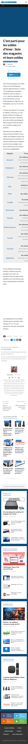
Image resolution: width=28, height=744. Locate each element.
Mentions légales (9, 731)
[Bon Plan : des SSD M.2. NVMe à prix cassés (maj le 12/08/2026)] (8, 463)
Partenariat (6, 734)
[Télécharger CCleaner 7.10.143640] (6, 594)
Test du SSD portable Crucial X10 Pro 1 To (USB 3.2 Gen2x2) (18, 522)
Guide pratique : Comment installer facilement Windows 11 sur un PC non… (18, 539)
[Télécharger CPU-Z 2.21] (6, 586)
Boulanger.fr (10, 168)
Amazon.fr (10, 160)
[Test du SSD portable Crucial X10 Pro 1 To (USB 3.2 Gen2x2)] (6, 522)
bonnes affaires (9, 336)
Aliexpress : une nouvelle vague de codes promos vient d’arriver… (17, 704)
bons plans (16, 336)
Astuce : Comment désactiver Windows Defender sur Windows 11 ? (17, 649)
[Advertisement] (14, 22)
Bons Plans (15, 61)
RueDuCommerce (10, 227)
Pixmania (10, 218)
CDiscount (10, 177)
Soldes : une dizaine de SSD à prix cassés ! (20, 407)
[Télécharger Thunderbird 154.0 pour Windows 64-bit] (6, 578)
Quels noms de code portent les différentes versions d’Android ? (18, 633)
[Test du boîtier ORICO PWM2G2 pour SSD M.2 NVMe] (6, 531)
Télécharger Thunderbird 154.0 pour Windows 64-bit (17, 577)
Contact (19, 728)
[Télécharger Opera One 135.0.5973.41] (14, 558)
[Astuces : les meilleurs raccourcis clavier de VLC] (14, 614)
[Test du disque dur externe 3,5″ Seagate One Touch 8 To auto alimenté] (14, 503)
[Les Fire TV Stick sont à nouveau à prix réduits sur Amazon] (20, 423)
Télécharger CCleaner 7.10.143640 (16, 593)
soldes (21, 336)
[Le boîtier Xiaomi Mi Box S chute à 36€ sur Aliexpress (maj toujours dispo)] (8, 423)
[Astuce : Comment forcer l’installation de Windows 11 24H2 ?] (6, 641)
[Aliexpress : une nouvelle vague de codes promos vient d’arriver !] (20, 442)
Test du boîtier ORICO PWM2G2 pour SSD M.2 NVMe (16, 531)
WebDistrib (10, 258)
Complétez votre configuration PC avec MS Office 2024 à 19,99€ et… (17, 696)
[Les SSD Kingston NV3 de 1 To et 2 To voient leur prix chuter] (20, 463)
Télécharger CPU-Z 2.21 (17, 584)
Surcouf (10, 238)
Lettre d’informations (17, 734)
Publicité (19, 731)
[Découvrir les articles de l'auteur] (14, 369)
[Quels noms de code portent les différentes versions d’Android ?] (6, 633)
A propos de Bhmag (9, 728)
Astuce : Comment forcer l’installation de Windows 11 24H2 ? (17, 641)
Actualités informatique (8, 61)
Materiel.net (10, 210)
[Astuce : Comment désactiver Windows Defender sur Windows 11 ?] (6, 649)
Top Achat (10, 249)
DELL (10, 186)
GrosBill (10, 202)
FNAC (10, 194)
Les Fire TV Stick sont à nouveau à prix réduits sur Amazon (17, 688)
